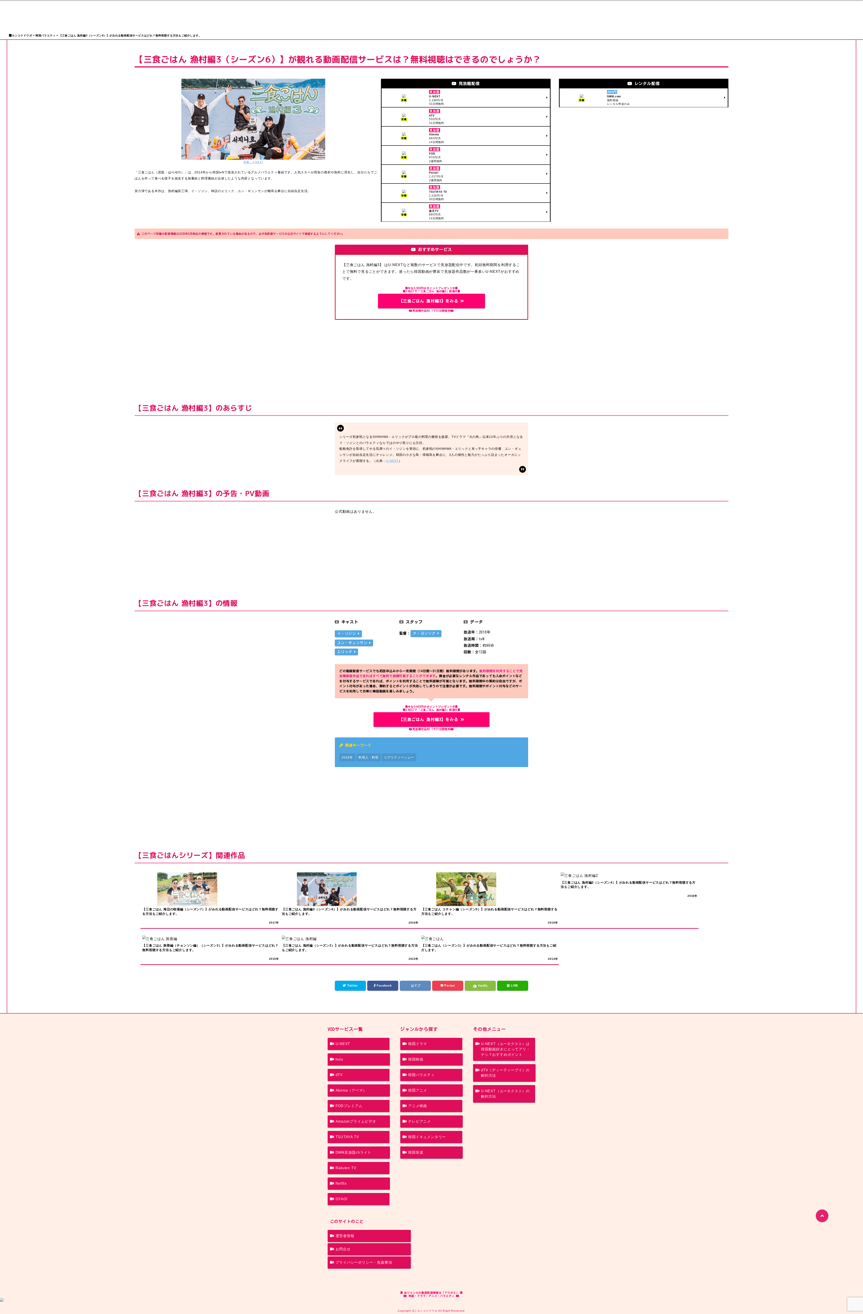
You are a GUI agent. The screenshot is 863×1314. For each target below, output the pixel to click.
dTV (339, 1075)
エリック (345, 652)
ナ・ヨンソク (425, 633)
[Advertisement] (431, 358)
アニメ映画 (417, 1106)
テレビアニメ (419, 1121)
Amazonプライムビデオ (356, 1121)
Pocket (449, 985)
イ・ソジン (347, 633)
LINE (514, 985)
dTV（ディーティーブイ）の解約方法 (505, 1072)
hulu (339, 1059)
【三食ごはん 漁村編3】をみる (429, 301)
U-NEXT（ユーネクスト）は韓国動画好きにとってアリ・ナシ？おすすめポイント (505, 1049)
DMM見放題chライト (353, 1152)
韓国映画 (415, 1059)
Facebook (384, 985)
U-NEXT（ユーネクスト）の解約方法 (505, 1093)
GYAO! (341, 1199)
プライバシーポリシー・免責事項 (364, 1262)
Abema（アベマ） (351, 1090)
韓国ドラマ (417, 1044)
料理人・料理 (368, 757)
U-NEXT (392, 461)
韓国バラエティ (421, 1075)
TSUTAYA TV (347, 1137)
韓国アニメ (417, 1090)
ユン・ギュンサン (353, 643)
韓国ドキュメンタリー (427, 1137)
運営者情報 (345, 1236)
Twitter (352, 985)
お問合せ (343, 1249)
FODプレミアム (349, 1106)
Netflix (341, 1183)
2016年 (347, 757)
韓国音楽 (415, 1152)
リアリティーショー (399, 757)
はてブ (415, 985)
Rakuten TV (346, 1168)
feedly (482, 985)
